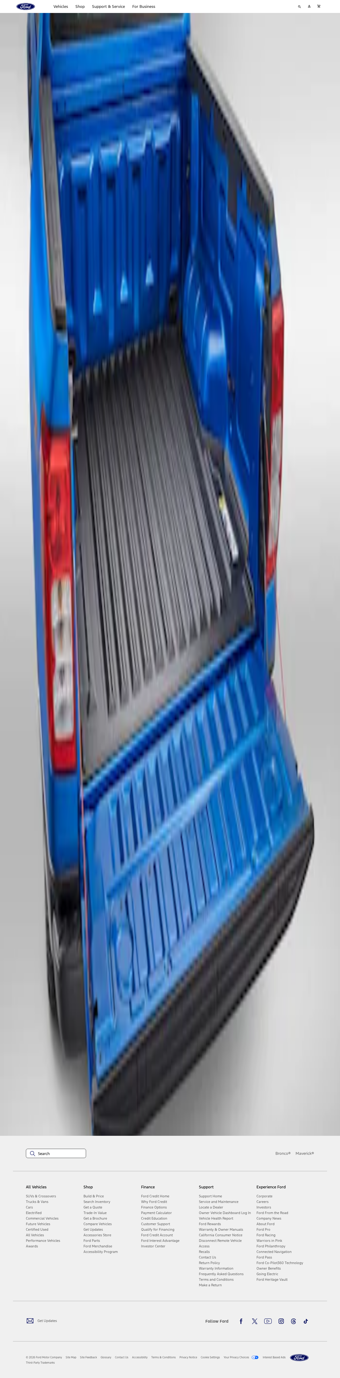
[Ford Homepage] (299, 1357)
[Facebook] (242, 1321)
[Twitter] (254, 1321)
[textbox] (56, 1153)
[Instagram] (281, 1321)
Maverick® (305, 1153)
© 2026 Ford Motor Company (44, 1357)
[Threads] (293, 1321)
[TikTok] (306, 1321)
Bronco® (283, 1153)
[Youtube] (268, 1321)
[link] (71, 1357)
